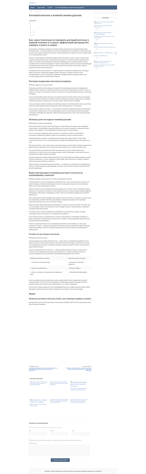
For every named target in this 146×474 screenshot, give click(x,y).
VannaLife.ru (32, 3)
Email (51, 430)
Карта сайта (41, 7)
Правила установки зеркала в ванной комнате (104, 47)
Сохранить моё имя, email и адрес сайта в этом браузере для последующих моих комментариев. (55, 440)
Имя (30, 430)
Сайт (73, 430)
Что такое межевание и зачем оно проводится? (69, 7)
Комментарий (33, 443)
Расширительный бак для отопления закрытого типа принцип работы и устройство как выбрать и (43, 369)
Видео (33, 7)
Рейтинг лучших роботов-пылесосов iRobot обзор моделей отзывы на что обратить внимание (79, 369)
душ (31, 11)
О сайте (50, 7)
